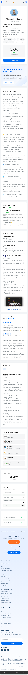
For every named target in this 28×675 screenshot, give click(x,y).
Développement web (6, 591)
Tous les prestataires (5, 531)
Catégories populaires (6, 589)
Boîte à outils (4, 566)
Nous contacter (4, 626)
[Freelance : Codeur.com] (7, 2)
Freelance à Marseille (6, 613)
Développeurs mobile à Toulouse (15, 464)
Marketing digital (5, 600)
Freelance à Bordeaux (6, 617)
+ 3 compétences (19, 42)
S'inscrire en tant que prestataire (8, 580)
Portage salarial (4, 583)
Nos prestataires (5, 581)
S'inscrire (12, 643)
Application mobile (8, 39)
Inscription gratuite (14, 552)
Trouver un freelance (6, 578)
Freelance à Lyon (5, 611)
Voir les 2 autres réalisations (13, 309)
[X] (5, 650)
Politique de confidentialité (14, 666)
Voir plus (5, 36)
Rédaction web (4, 596)
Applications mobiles (6, 602)
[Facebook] (2, 650)
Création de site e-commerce (8, 593)
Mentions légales (4, 666)
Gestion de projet (5, 604)
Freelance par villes (6, 607)
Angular (5, 42)
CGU (22, 666)
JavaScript (11, 42)
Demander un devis (5, 576)
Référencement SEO (6, 595)
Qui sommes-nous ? (5, 563)
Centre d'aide (4, 625)
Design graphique (5, 598)
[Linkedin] (8, 650)
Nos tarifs (3, 565)
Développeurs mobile (15, 531)
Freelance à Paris (5, 610)
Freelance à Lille (5, 615)
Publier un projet (8, 82)
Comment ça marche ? (6, 623)
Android (22, 39)
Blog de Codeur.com (5, 568)
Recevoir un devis (14, 60)
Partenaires (4, 585)
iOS (15, 39)
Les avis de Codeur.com (6, 570)
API (18, 39)
